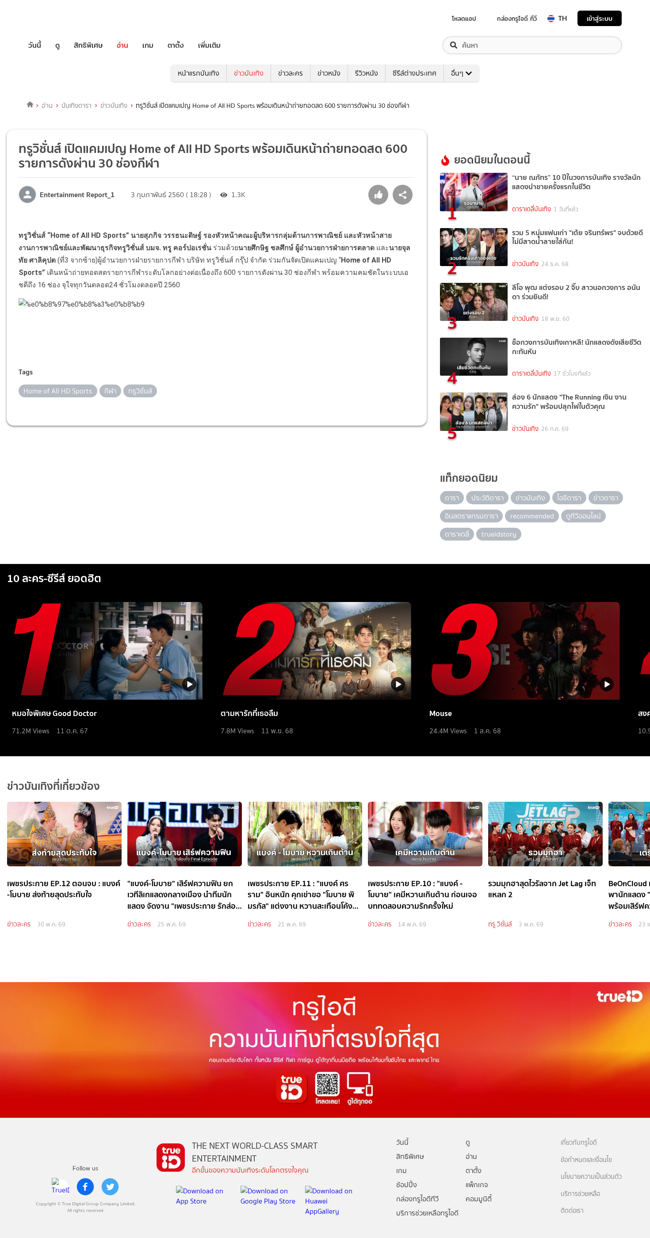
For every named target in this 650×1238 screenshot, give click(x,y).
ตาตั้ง (176, 45)
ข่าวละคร (290, 73)
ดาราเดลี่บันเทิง (531, 209)
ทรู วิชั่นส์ (500, 924)
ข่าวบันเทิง (249, 73)
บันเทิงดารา (76, 105)
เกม (147, 45)
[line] (60, 1187)
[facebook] (85, 1187)
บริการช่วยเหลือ (580, 1194)
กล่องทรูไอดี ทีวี (517, 18)
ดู (57, 45)
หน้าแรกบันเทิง (198, 73)
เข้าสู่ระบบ (599, 18)
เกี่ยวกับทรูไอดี (579, 1142)
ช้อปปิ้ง (406, 1185)
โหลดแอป (464, 18)
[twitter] (110, 1187)
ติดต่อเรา (572, 1210)
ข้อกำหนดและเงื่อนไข (586, 1160)
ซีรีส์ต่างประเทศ (414, 73)
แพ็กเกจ (477, 1185)
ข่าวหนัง (328, 73)
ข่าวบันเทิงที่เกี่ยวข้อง (53, 786)
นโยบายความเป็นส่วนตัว (591, 1176)
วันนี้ (34, 45)
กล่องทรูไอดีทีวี (417, 1199)
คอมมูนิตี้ (479, 1199)
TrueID (54, 18)
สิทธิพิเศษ (88, 45)
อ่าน (122, 45)
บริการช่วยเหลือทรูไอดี (427, 1213)
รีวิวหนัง (366, 73)
